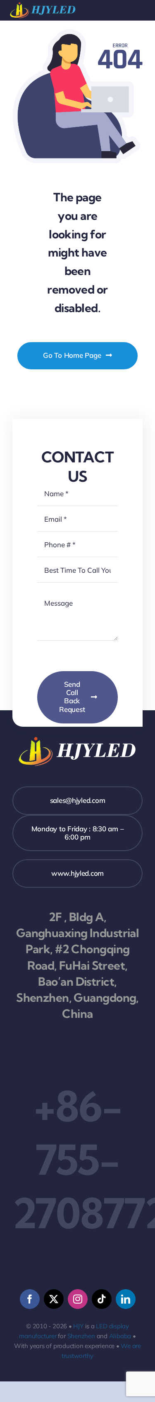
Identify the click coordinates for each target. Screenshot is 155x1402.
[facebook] (30, 1299)
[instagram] (78, 1299)
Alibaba (120, 1336)
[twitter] (54, 1299)
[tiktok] (102, 1299)
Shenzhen (81, 1336)
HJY (78, 1326)
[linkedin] (126, 1299)
